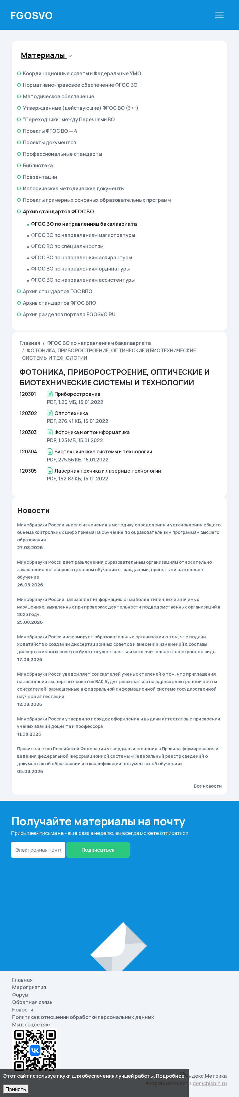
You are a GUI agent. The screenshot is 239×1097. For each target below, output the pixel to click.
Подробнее (170, 1075)
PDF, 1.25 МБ (61, 440)
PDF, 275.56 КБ (64, 459)
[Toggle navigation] (219, 15)
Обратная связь (32, 1002)
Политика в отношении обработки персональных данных (83, 1017)
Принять (16, 1089)
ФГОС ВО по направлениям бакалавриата (99, 343)
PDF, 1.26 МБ (61, 402)
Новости (22, 1009)
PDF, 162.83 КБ (64, 478)
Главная (30, 343)
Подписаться (98, 849)
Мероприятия (29, 987)
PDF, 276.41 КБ (64, 421)
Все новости (208, 786)
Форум (20, 994)
